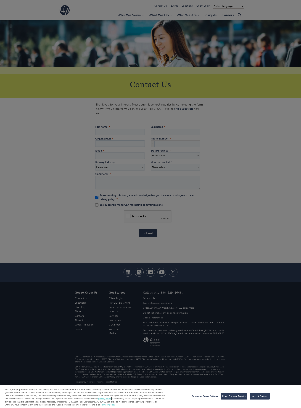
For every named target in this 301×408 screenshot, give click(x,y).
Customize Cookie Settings (205, 396)
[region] (150, 396)
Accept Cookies (259, 396)
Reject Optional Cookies (234, 396)
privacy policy (104, 399)
